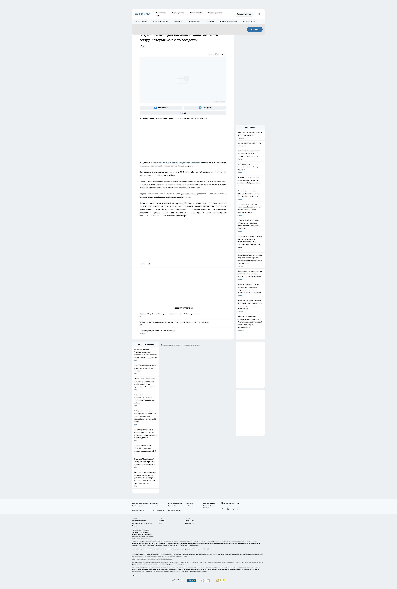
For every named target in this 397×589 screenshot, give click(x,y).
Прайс (160, 523)
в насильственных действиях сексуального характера (175, 163)
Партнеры (135, 526)
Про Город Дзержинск (138, 510)
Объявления (161, 520)
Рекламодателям (215, 13)
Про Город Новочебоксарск (140, 503)
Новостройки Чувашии (228, 21)
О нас (160, 518)
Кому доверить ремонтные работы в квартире (157, 332)
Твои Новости (154, 503)
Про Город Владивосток (157, 510)
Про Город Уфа (190, 505)
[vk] (143, 264)
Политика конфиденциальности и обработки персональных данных (152, 559)
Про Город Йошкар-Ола (175, 503)
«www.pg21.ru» (146, 530)
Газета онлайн (196, 13)
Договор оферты (189, 520)
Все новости (161, 13)
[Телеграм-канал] (205, 108)
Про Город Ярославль (138, 505)
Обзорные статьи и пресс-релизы (142, 523)
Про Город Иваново (209, 503)
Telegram (134, 518)
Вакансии (210, 21)
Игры (158, 15)
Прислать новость (244, 14)
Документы (178, 21)
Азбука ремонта (141, 21)
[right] (262, 21)
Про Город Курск (155, 505)
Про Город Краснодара (174, 510)
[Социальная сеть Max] (183, 113)
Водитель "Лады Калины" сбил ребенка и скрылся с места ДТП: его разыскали (170, 315)
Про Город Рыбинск (173, 505)
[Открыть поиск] (259, 14)
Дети (143, 46)
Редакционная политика (139, 520)
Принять (255, 29)
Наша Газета (189, 503)
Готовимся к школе (160, 21)
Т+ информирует (194, 21)
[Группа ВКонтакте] (161, 108)
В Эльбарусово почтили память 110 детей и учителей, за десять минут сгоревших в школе (174, 323)
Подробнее (187, 556)
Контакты (187, 518)
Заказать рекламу (249, 21)
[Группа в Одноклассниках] (228, 509)
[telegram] (150, 264)
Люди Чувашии (178, 13)
